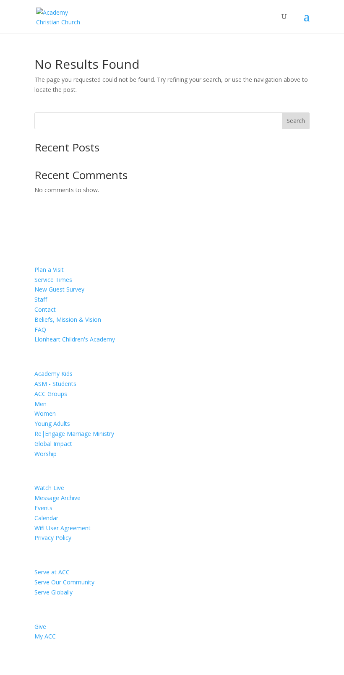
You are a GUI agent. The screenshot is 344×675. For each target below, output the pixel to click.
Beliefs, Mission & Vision (67, 319)
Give (40, 627)
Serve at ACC (52, 572)
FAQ (40, 330)
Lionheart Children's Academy (74, 339)
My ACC (45, 636)
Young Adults (52, 423)
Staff (40, 299)
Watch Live (49, 488)
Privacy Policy (52, 538)
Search (296, 121)
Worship (45, 454)
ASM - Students (55, 384)
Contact (45, 309)
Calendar (46, 518)
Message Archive (57, 498)
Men (40, 404)
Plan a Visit (49, 270)
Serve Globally (53, 592)
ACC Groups (50, 394)
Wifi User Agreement (62, 528)
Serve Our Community (64, 582)
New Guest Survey (59, 289)
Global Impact (53, 444)
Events (43, 508)
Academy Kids (53, 374)
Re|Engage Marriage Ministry (74, 434)
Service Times (53, 280)
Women (45, 413)
